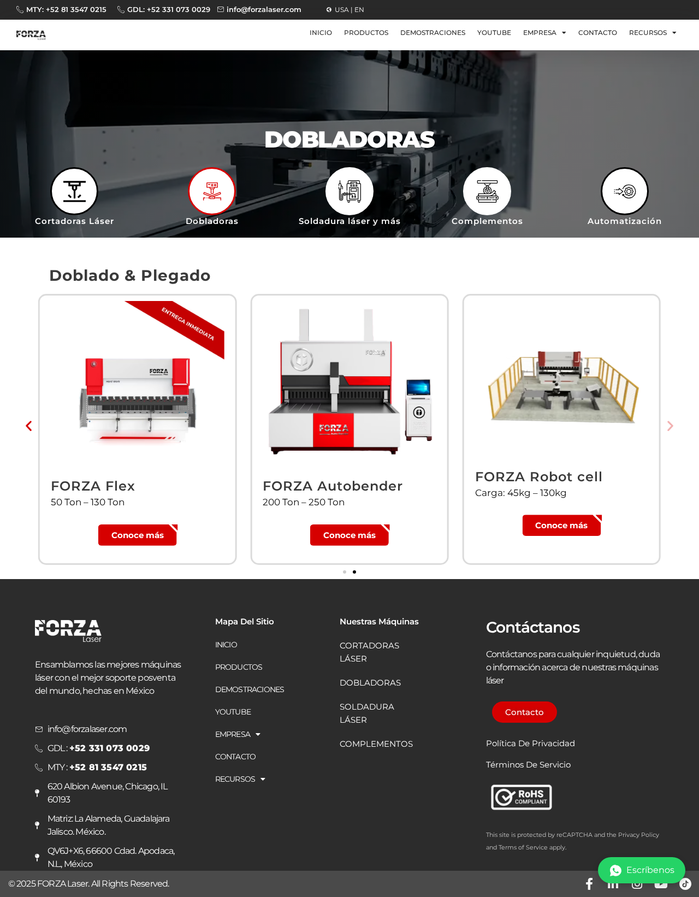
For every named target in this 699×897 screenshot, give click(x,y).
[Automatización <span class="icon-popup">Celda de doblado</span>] (625, 191)
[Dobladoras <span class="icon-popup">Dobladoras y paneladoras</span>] (212, 191)
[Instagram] (637, 884)
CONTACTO (597, 32)
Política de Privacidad (530, 743)
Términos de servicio (528, 764)
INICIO (321, 32)
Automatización (625, 221)
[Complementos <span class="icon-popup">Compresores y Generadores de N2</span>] (487, 191)
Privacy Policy (638, 835)
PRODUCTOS (366, 32)
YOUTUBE (494, 32)
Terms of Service (523, 847)
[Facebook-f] (589, 884)
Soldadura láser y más (350, 221)
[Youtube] (661, 884)
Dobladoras (212, 221)
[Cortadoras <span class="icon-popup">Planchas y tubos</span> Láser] (74, 191)
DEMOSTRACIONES (432, 32)
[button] (28, 425)
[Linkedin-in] (613, 884)
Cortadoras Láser (74, 221)
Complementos (487, 221)
